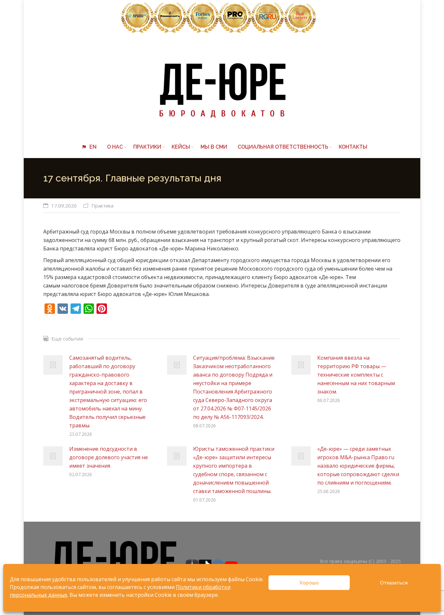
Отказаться (394, 583)
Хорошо (309, 583)
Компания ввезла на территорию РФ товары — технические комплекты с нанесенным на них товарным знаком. (356, 374)
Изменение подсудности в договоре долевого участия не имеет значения (108, 457)
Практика (102, 205)
